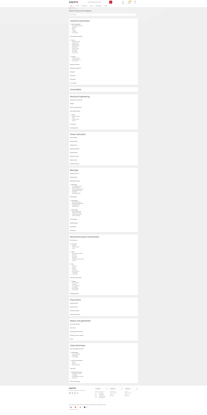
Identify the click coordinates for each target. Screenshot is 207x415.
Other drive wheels (75, 246)
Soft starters (73, 79)
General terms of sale (92, 404)
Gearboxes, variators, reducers (77, 335)
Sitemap (78, 404)
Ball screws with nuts (76, 364)
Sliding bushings (75, 206)
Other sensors (74, 47)
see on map (112, 395)
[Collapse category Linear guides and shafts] (70, 372)
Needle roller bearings (75, 181)
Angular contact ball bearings (77, 189)
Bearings (74, 170)
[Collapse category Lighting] (70, 115)
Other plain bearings (76, 204)
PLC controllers (73, 83)
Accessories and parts (75, 324)
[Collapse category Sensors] (70, 40)
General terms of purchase (84, 404)
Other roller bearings (76, 215)
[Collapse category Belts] (70, 264)
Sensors (73, 40)
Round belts (74, 266)
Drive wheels (74, 244)
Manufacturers (84, 5)
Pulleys (73, 248)
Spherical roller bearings (76, 211)
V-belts (73, 265)
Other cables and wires (75, 111)
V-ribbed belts (75, 272)
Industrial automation (80, 21)
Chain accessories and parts (77, 253)
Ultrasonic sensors (75, 48)
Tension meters (75, 52)
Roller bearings (74, 210)
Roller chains (74, 257)
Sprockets (74, 245)
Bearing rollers (73, 226)
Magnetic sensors (75, 44)
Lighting (73, 114)
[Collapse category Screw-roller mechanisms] (70, 360)
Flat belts (74, 268)
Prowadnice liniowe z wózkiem (77, 376)
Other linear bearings (76, 354)
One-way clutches (75, 285)
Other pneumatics (74, 303)
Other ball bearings (75, 187)
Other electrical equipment (77, 25)
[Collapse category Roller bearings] (70, 210)
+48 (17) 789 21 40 (102, 396)
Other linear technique (75, 381)
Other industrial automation (76, 36)
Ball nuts (73, 362)
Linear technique (77, 345)
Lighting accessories (76, 116)
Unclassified (75, 89)
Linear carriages (75, 356)
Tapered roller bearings (76, 212)
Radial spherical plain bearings (77, 203)
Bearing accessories (74, 173)
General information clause (101, 404)
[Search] (110, 2)
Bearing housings (74, 223)
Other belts (74, 269)
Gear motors (73, 328)
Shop (71, 5)
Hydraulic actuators (74, 156)
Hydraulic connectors (74, 163)
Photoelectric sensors (76, 41)
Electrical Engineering (80, 96)
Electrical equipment (75, 24)
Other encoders (75, 60)
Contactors (74, 31)
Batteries (72, 103)
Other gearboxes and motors (76, 331)
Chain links (74, 260)
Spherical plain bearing (76, 202)
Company (106, 5)
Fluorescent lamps (75, 119)
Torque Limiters (75, 289)
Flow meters (74, 51)
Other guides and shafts (76, 373)
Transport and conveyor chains (78, 259)
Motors (71, 339)
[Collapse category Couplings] (70, 281)
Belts (72, 264)
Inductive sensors (75, 43)
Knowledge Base (98, 5)
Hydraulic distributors (74, 148)
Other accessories (75, 282)
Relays (73, 28)
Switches (74, 29)
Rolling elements (73, 177)
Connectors (74, 284)
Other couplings (75, 288)
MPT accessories (73, 240)
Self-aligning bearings (76, 193)
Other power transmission (75, 277)
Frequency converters (75, 64)
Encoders (73, 56)
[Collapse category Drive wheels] (70, 244)
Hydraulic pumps (73, 141)
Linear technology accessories (76, 348)
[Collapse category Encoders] (70, 56)
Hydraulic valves (73, 160)
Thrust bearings (73, 219)
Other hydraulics (73, 137)
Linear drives (72, 368)
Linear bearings (74, 352)
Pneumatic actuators (74, 310)
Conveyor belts (75, 274)
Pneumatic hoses (74, 307)
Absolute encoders (75, 58)
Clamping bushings (74, 293)
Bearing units (73, 230)
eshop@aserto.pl (102, 397)
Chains (72, 252)
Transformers (73, 124)
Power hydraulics (78, 134)
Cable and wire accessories (76, 100)
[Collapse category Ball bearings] (70, 184)
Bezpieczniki (74, 27)
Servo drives (72, 75)
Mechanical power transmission (84, 237)
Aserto (70, 8)
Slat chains (74, 254)
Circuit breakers (75, 32)
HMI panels (72, 72)
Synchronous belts (75, 271)
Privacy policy (74, 404)
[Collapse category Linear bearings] (70, 352)
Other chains (74, 256)
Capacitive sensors (75, 45)
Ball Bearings (74, 191)
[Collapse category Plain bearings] (70, 200)
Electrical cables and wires (76, 107)
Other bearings (73, 196)
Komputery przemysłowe (75, 68)
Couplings (73, 281)
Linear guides (74, 375)
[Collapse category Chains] (70, 252)
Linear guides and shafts (76, 372)
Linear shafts (74, 377)
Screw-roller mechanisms (77, 360)
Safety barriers (75, 50)
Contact (91, 5)
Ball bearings (74, 184)
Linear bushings (75, 355)
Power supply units (74, 128)
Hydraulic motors (74, 152)
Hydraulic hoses (73, 145)
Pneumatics (75, 300)
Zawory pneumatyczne (75, 314)
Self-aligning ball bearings (77, 190)
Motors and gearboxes (80, 320)
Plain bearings (74, 200)
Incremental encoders (76, 59)
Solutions (77, 5)
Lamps (73, 117)
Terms (70, 404)
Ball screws (74, 363)
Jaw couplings (74, 287)
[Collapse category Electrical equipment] (70, 24)
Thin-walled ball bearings (77, 186)
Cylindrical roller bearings (77, 214)
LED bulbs (74, 120)
